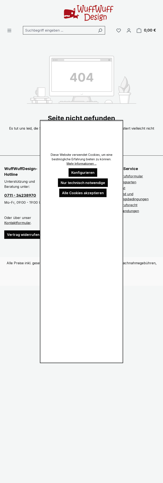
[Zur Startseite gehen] (81, 13)
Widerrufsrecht (125, 205)
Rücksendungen (126, 211)
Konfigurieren (82, 172)
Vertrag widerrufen (23, 235)
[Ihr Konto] (129, 30)
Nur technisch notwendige (83, 182)
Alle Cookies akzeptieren (83, 193)
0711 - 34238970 (20, 195)
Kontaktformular (17, 223)
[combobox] (59, 30)
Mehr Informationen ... (82, 163)
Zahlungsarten (124, 182)
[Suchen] (100, 30)
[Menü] (9, 30)
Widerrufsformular (128, 176)
